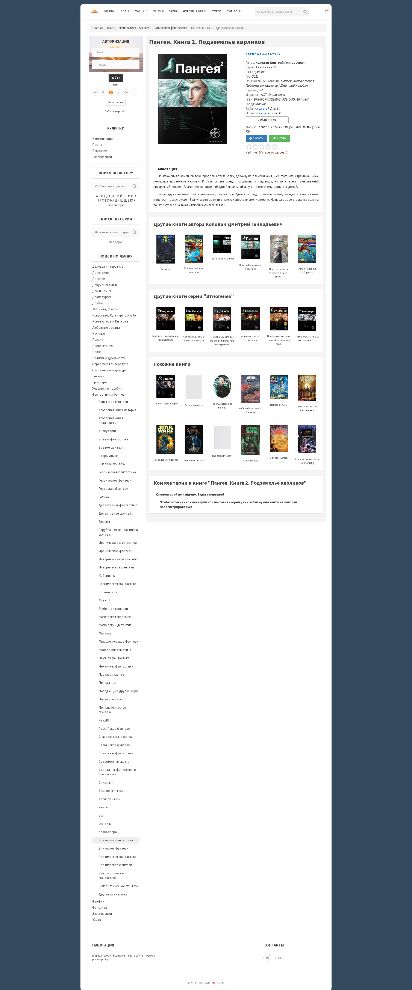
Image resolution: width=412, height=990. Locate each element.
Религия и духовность (109, 358)
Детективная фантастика (118, 505)
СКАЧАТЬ (258, 138)
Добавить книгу (195, 10)
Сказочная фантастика (116, 737)
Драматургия (102, 297)
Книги (125, 10)
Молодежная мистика (115, 650)
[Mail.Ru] (103, 92)
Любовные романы (106, 327)
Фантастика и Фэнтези (135, 28)
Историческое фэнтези (116, 567)
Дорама (104, 522)
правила (150, 955)
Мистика (105, 633)
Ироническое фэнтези (115, 551)
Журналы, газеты (105, 309)
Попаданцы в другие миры (118, 691)
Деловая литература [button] (150, 21)
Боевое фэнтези (111, 447)
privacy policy (100, 959)
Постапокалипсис (112, 699)
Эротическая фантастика (117, 857)
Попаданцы (107, 683)
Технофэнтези (110, 799)
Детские (98, 279)
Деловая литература (198, 21)
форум (108, 955)
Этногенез (264, 67)
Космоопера (108, 592)
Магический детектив (115, 625)
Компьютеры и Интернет (111, 321)
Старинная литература (109, 370)
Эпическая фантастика (171, 28)
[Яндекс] (118, 92)
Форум (216, 10)
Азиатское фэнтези (113, 402)
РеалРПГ (105, 720)
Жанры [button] (140, 10)
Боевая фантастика (113, 439)
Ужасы (103, 807)
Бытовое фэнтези (112, 464)
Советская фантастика (116, 753)
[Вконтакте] (95, 92)
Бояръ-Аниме (109, 456)
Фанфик (98, 901)
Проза (96, 352)
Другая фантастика (113, 894)
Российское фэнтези (114, 728)
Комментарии (102, 139)
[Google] (126, 92)
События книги (267, 120)
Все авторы (116, 205)
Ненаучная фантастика (116, 666)
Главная (110, 10)
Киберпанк (107, 576)
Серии (173, 10)
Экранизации (102, 157)
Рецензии (99, 151)
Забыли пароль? (115, 111)
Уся (101, 816)
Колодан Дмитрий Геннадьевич (280, 62)
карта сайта (135, 955)
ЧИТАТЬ (281, 138)
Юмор (96, 920)
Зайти (115, 78)
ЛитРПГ (105, 600)
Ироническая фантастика (118, 543)
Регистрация (115, 102)
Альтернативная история (117, 410)
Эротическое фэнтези (115, 865)
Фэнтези (105, 824)
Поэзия (97, 340)
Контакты (234, 10)
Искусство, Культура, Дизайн (114, 315)
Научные (98, 334)
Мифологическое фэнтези (118, 641)
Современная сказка (114, 761)
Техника (98, 376)
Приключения (102, 346)
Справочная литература (110, 364)
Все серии (116, 242)
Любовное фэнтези (113, 609)
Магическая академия (115, 617)
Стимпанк (106, 783)
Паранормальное (111, 674)
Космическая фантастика (117, 584)
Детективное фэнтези (116, 513)
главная (97, 955)
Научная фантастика (114, 658)
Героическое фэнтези (115, 480)
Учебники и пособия (107, 388)
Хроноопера (108, 832)
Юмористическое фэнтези (119, 886)
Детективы (100, 273)
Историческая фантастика (118, 559)
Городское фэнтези (113, 489)
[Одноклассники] (111, 92)
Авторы (158, 10)
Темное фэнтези (111, 791)
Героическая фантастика (117, 472)
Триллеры (99, 382)
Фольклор (99, 908)
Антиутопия (108, 431)
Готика (104, 497)
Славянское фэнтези (114, 745)
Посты (97, 145)
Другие (97, 303)
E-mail (278, 957)
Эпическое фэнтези (114, 848)
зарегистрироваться (176, 507)
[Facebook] (134, 92)
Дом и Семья (101, 291)
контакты (120, 955)
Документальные (105, 285)
